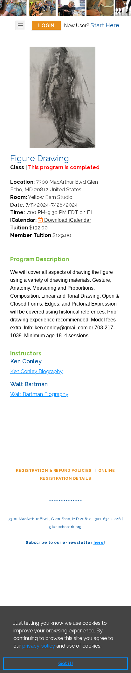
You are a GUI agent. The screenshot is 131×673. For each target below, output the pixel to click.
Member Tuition (30, 235)
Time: (17, 212)
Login (46, 26)
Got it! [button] (65, 663)
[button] (104, 646)
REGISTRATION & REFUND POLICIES (54, 470)
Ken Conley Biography (36, 371)
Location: (22, 182)
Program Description (39, 259)
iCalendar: (23, 220)
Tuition (19, 228)
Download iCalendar (67, 220)
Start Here (105, 25)
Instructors (25, 353)
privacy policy (38, 646)
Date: (17, 205)
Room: (18, 197)
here (98, 542)
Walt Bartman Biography (39, 394)
